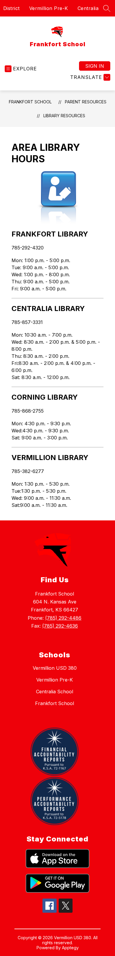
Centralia (88, 8)
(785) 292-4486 (63, 618)
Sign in (94, 66)
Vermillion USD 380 (55, 668)
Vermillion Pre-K (48, 8)
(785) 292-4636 (60, 626)
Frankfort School (30, 101)
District (11, 8)
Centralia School (54, 691)
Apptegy (70, 947)
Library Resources (64, 115)
